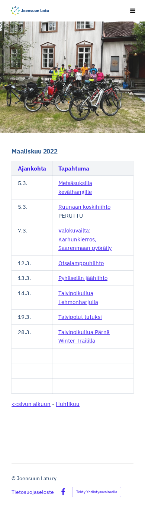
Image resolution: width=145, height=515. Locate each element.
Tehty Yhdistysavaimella (96, 491)
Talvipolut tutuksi (80, 316)
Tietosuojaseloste (33, 492)
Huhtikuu (68, 403)
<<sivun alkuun (31, 403)
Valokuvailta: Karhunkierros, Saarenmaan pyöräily (85, 239)
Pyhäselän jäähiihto (82, 277)
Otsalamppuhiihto (81, 263)
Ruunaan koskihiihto (84, 206)
